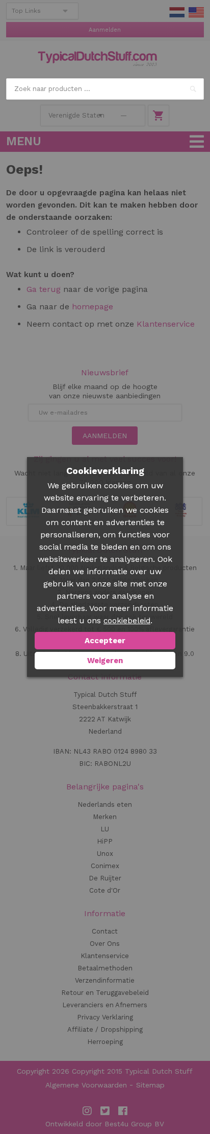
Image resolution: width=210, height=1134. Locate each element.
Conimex (105, 866)
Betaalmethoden (105, 968)
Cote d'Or (104, 890)
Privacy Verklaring (105, 1017)
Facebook (123, 1111)
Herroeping (105, 1042)
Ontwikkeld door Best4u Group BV (104, 1124)
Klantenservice (166, 324)
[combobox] (104, 89)
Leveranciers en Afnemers (104, 1005)
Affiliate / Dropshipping (105, 1029)
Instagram (87, 1111)
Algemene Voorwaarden (86, 1085)
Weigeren (105, 660)
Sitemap (150, 1085)
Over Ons (105, 943)
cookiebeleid (126, 620)
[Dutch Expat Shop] (97, 59)
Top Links (26, 10)
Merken (105, 817)
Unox (105, 853)
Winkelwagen (158, 115)
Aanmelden (105, 30)
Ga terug (44, 289)
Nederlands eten (104, 804)
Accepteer (105, 640)
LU (104, 829)
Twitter (105, 1111)
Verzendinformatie (105, 980)
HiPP (105, 841)
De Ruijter (105, 878)
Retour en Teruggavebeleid (105, 992)
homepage (91, 306)
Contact (105, 931)
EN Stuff (196, 12)
